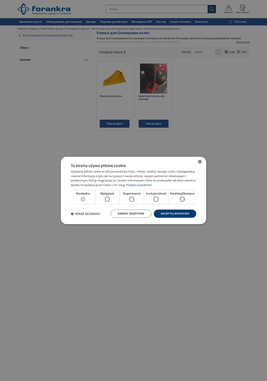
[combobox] (200, 161)
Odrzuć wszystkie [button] (131, 213)
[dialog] (133, 190)
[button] (85, 214)
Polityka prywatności (139, 185)
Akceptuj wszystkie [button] (175, 213)
